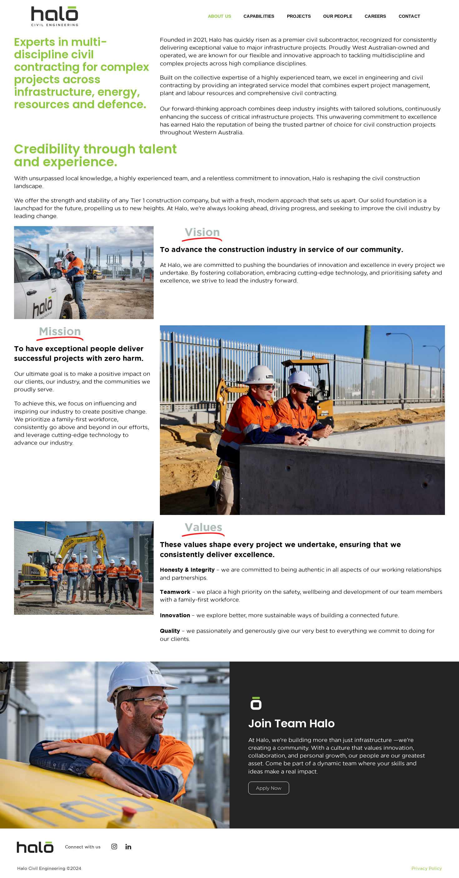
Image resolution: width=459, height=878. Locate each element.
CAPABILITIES (259, 16)
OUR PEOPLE (337, 16)
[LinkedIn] (128, 847)
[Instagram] (114, 847)
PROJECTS (299, 16)
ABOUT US (219, 16)
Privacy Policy (427, 868)
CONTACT (409, 16)
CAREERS (375, 16)
